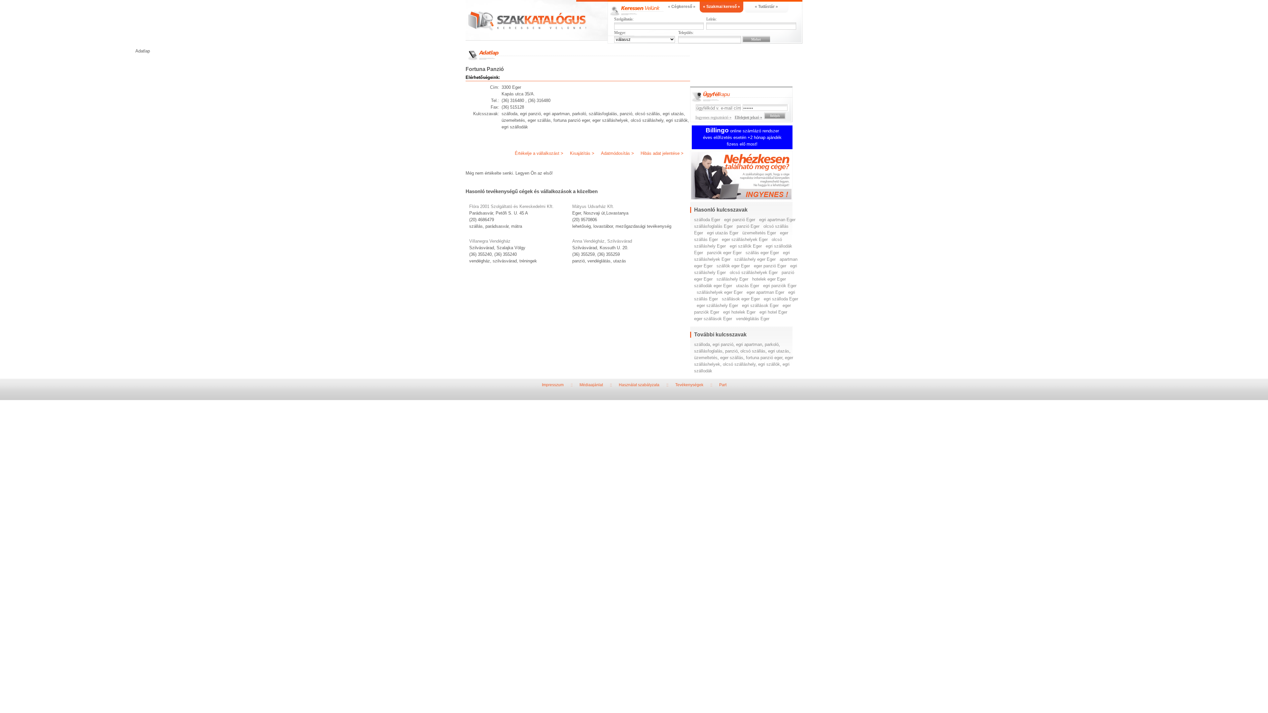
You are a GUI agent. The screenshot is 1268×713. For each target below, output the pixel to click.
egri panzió (723, 344)
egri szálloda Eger (781, 298)
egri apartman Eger (777, 219)
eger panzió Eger (770, 265)
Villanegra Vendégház (490, 241)
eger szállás (731, 357)
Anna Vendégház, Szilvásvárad (602, 241)
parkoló (772, 344)
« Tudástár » (766, 6)
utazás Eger (747, 285)
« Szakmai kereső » (721, 6)
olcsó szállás (752, 351)
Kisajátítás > (582, 153)
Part (722, 385)
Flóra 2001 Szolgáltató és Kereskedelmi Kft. (511, 206)
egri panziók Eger (779, 285)
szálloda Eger (707, 219)
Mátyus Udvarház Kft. (593, 206)
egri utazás (778, 351)
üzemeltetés (706, 357)
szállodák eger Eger (713, 285)
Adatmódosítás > (617, 153)
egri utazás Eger (722, 232)
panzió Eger (748, 226)
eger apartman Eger (765, 292)
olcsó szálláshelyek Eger (754, 272)
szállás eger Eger (762, 252)
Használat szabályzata (639, 385)
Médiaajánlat (591, 385)
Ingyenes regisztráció (746, 176)
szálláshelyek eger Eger (720, 292)
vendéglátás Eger (752, 318)
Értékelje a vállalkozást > (539, 153)
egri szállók (769, 364)
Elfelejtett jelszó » (748, 117)
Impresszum (553, 385)
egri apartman (749, 344)
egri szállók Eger (746, 246)
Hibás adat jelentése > (662, 153)
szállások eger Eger (741, 298)
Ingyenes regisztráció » (713, 117)
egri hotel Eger (773, 312)
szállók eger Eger (733, 265)
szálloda (702, 344)
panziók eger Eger (724, 252)
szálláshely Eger (732, 279)
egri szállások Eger (760, 305)
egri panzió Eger (739, 219)
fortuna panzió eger (764, 357)
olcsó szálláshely (739, 364)
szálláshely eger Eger (755, 259)
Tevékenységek (689, 385)
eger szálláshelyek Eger (745, 239)
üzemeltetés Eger (759, 232)
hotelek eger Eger (769, 279)
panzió (731, 351)
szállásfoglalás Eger (713, 226)
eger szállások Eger (713, 318)
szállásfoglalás (708, 351)
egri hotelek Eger (739, 312)
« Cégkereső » (681, 6)
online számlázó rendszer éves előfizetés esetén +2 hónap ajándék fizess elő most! (742, 137)
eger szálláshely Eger (717, 305)
